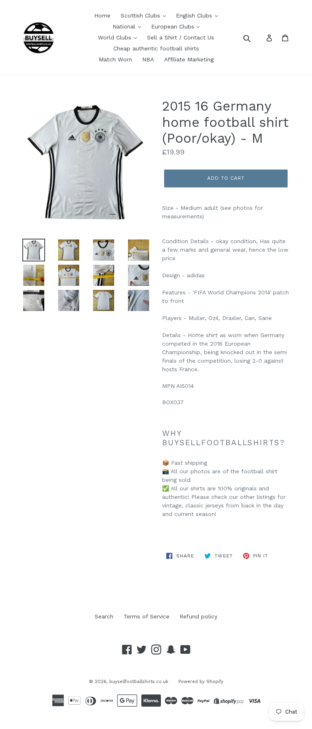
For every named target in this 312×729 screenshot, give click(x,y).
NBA (148, 59)
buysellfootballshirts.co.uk (138, 681)
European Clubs (173, 26)
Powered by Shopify (200, 681)
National (125, 26)
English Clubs (195, 15)
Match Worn (115, 59)
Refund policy (198, 616)
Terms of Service (146, 616)
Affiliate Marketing (189, 59)
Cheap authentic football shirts (156, 48)
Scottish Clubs (141, 15)
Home (102, 15)
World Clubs (115, 37)
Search (104, 616)
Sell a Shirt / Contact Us (180, 37)
